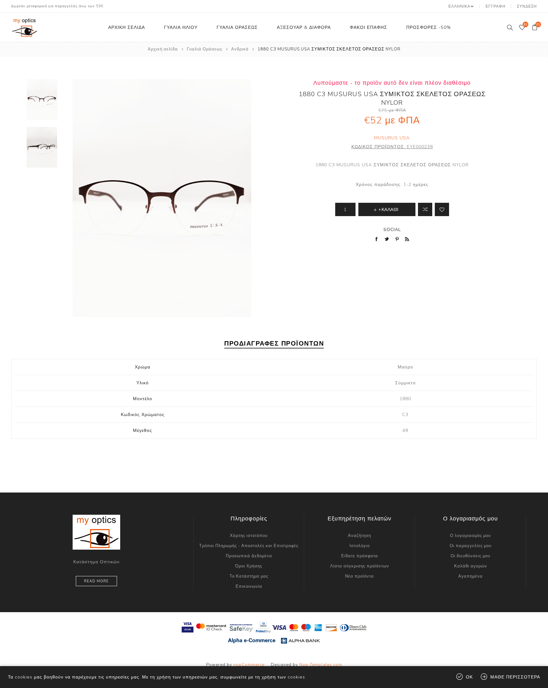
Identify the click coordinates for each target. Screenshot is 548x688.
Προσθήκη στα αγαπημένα (442, 209)
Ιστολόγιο (359, 546)
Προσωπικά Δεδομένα (249, 556)
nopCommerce (248, 665)
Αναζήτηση (359, 536)
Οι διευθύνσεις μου (470, 556)
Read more (96, 581)
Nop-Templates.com (320, 665)
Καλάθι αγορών (470, 566)
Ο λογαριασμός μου (470, 536)
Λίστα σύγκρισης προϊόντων (359, 566)
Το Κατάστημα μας (249, 576)
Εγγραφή (496, 6)
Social (392, 230)
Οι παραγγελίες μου (471, 546)
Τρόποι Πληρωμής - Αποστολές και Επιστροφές (248, 546)
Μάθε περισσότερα (515, 677)
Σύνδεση (527, 6)
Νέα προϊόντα (359, 576)
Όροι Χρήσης (248, 566)
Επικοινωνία (249, 586)
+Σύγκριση (425, 209)
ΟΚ (469, 677)
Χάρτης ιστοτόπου (249, 536)
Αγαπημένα (470, 576)
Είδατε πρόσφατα (359, 556)
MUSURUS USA (392, 138)
